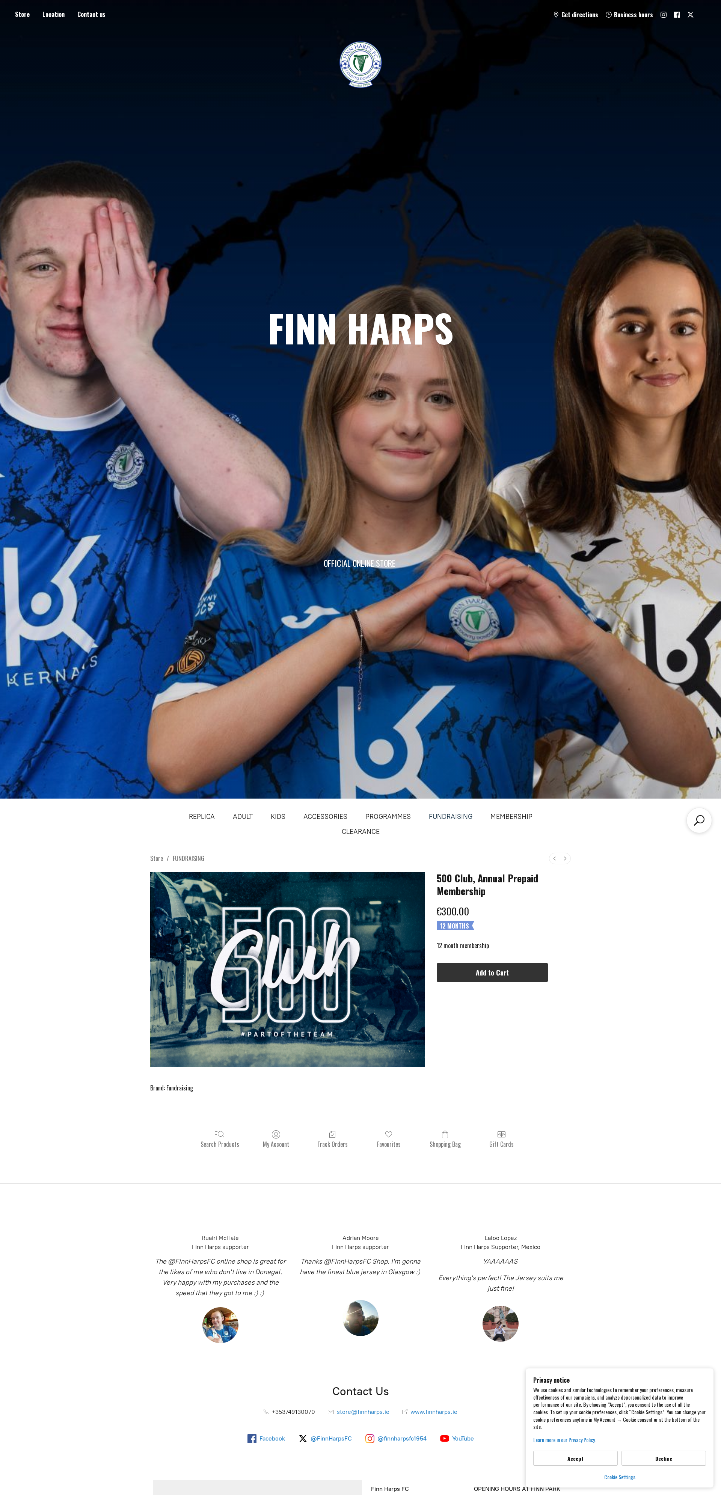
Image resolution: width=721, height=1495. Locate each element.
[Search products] (699, 820)
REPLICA (202, 816)
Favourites (389, 1144)
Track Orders (332, 1144)
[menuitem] (554, 858)
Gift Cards (501, 1144)
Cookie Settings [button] (619, 1477)
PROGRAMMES (388, 816)
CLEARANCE (361, 832)
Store (22, 14)
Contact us (91, 14)
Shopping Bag (445, 1144)
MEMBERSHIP (511, 816)
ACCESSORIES (325, 816)
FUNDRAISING (450, 816)
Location (53, 14)
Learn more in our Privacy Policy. (564, 1440)
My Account (276, 1144)
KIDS (278, 816)
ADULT (243, 816)
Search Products (220, 1144)
